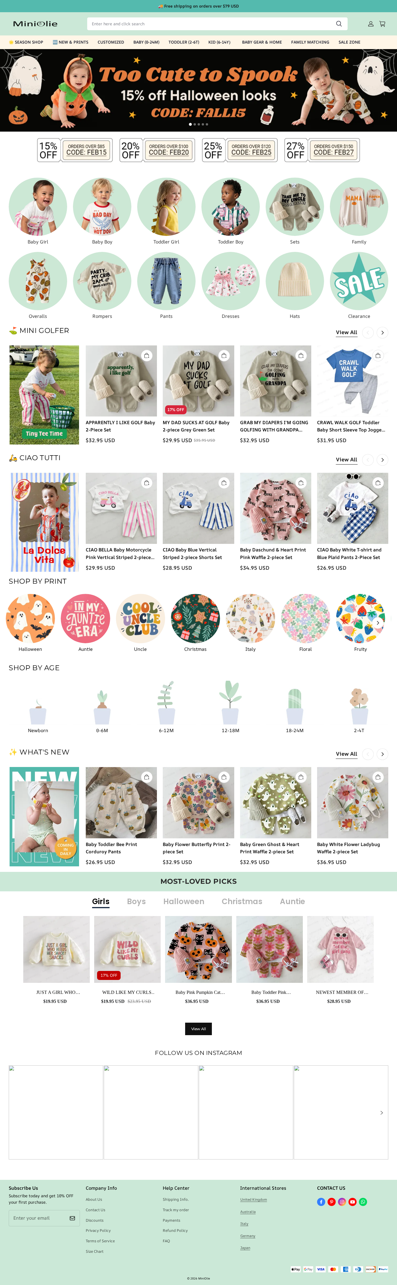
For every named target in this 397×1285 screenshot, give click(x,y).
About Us (94, 1199)
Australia (248, 1211)
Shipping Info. (176, 1199)
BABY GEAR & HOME (262, 42)
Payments (171, 1220)
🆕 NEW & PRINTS (70, 42)
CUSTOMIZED (111, 42)
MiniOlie (204, 1278)
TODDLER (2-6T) (184, 42)
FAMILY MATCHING (310, 42)
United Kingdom (253, 1199)
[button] (381, 1113)
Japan (245, 1247)
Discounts (94, 1220)
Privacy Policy (98, 1230)
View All (346, 332)
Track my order (176, 1209)
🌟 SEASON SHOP (26, 42)
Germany (247, 1235)
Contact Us (95, 1209)
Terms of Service (100, 1240)
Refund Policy (175, 1230)
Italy (244, 1223)
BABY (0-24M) (146, 42)
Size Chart (94, 1251)
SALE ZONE (349, 42)
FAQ (166, 1240)
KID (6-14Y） (220, 42)
